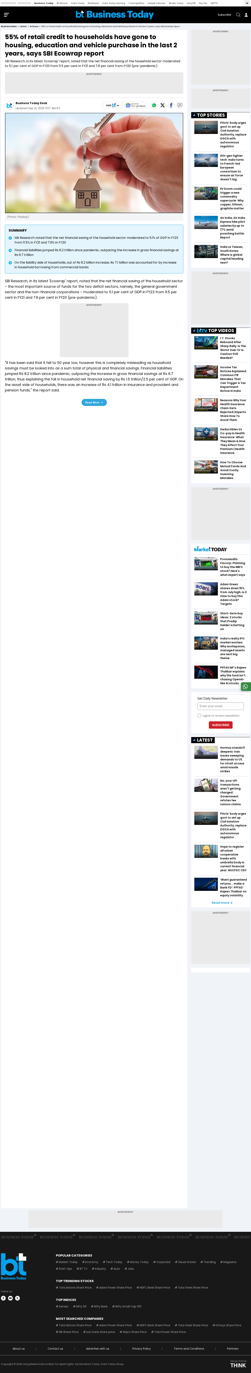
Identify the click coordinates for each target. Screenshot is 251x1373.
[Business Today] (115, 14)
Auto (117, 1269)
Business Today (43, 3)
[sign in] (246, 15)
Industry (100, 1269)
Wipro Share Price (135, 1332)
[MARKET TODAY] (210, 549)
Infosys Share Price (228, 1325)
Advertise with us (97, 1349)
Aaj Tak (203, 3)
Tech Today (114, 1262)
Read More (92, 402)
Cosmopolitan (136, 3)
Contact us (55, 1349)
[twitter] (17, 1298)
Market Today (68, 1262)
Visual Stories (187, 1262)
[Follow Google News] (135, 105)
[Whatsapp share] (153, 105)
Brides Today (176, 3)
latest (23, 26)
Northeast (93, 3)
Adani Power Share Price (115, 1288)
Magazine (229, 1262)
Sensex (63, 1306)
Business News (9, 26)
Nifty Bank (101, 1306)
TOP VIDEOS (221, 330)
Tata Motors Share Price (75, 1288)
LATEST (205, 740)
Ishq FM (191, 3)
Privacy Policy (141, 1349)
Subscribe (224, 15)
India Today (77, 3)
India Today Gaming (113, 3)
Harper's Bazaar (157, 3)
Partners (232, 1349)
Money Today (139, 1262)
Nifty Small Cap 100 (128, 1306)
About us (19, 1349)
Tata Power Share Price (170, 1332)
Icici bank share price (100, 1332)
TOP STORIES (211, 115)
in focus (34, 26)
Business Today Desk (31, 103)
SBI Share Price (69, 1332)
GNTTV (214, 3)
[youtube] (10, 1298)
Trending (210, 1262)
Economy (91, 1262)
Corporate (163, 1262)
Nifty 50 (81, 1306)
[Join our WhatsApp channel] (245, 690)
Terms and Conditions (189, 1349)
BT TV (83, 1269)
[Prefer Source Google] (112, 105)
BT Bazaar (62, 3)
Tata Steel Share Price (193, 1288)
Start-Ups (65, 1269)
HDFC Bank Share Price (155, 1288)
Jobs (131, 1269)
